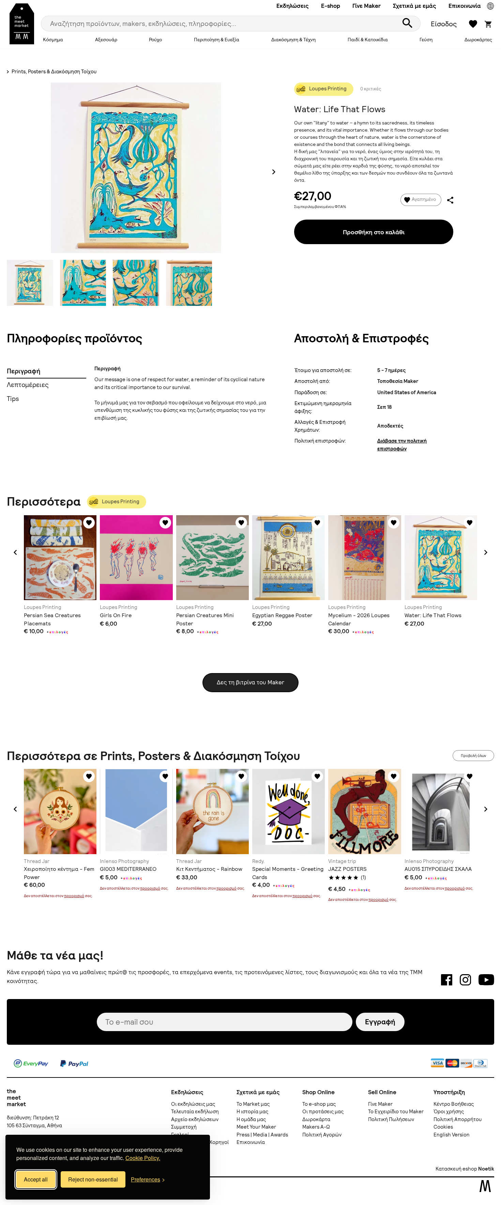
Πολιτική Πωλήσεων (391, 1119)
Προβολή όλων (473, 755)
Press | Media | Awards (262, 1134)
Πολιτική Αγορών (321, 1134)
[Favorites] (89, 523)
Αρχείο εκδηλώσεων (194, 1119)
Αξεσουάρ (106, 39)
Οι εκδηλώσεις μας (193, 1104)
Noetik (486, 1168)
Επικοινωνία (465, 6)
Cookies (443, 1127)
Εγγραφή (380, 1021)
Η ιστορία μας (252, 1111)
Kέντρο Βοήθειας (454, 1104)
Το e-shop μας (319, 1104)
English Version (452, 1134)
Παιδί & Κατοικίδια (368, 39)
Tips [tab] (13, 399)
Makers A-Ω (316, 1127)
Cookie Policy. (142, 1158)
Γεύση (426, 39)
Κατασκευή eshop (456, 1168)
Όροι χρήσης (449, 1111)
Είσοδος (444, 23)
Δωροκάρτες (478, 39)
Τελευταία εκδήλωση (195, 1111)
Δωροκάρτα (316, 1119)
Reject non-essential (93, 1179)
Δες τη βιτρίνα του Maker (250, 682)
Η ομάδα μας (251, 1119)
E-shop (330, 6)
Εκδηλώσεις (292, 6)
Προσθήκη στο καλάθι (374, 232)
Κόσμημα (53, 39)
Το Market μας (253, 1104)
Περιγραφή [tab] (23, 371)
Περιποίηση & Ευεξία (216, 39)
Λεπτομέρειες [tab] (28, 385)
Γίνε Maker (366, 6)
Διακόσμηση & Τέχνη (293, 39)
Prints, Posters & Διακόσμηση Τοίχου (53, 71)
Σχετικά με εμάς (414, 6)
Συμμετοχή (184, 1127)
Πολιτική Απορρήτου (458, 1119)
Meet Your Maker (256, 1127)
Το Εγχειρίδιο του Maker (396, 1111)
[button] (15, 552)
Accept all (36, 1179)
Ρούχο (155, 39)
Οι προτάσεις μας (323, 1111)
